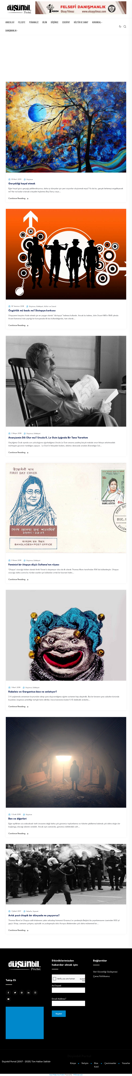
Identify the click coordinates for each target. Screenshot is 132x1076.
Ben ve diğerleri (17, 819)
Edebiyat (66, 22)
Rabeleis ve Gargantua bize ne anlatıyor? (32, 692)
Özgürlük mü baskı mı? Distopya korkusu (32, 311)
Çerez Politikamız (101, 976)
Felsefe (21, 22)
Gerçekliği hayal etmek (21, 184)
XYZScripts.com (78, 1074)
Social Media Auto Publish (57, 1074)
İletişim (85, 1063)
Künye (73, 1063)
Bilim (44, 22)
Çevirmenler (110, 1063)
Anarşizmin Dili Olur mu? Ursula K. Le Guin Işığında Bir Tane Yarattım (48, 438)
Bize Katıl (96, 1065)
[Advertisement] (25, 1023)
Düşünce (54, 22)
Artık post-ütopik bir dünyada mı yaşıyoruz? (34, 915)
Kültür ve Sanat (81, 22)
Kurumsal (96, 22)
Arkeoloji (9, 22)
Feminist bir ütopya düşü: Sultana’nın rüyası (33, 565)
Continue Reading (16, 199)
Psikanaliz (34, 22)
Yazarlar (126, 1063)
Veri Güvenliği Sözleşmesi (105, 972)
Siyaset (35, 911)
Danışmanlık (10, 30)
